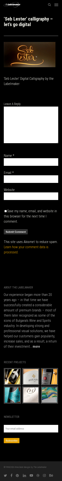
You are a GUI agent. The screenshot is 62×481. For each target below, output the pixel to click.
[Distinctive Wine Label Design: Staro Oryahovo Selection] (12, 376)
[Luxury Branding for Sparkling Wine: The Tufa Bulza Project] (12, 395)
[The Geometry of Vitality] (49, 395)
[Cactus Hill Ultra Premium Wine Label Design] (31, 395)
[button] (56, 4)
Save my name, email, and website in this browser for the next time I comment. (30, 216)
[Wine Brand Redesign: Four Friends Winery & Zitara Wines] (31, 376)
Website (9, 190)
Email (9, 173)
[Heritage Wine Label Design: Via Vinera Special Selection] (49, 376)
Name (9, 156)
